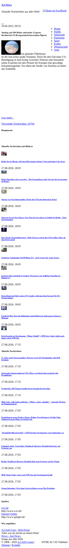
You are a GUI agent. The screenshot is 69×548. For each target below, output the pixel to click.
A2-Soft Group (25, 542)
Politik (57, 31)
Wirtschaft (59, 34)
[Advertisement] (34, 93)
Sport (57, 40)
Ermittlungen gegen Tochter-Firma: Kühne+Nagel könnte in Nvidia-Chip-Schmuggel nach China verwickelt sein (31, 418)
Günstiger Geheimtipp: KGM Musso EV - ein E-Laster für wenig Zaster (30, 258)
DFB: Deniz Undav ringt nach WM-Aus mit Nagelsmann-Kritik (26, 475)
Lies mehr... (7, 117)
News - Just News (11, 536)
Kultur (57, 43)
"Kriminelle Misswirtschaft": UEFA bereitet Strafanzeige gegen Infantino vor (32, 433)
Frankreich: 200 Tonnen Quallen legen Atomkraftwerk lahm (25, 389)
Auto (56, 49)
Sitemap (5, 545)
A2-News (6, 5)
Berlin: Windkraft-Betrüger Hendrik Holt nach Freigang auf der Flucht (30, 461)
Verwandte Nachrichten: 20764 (17, 123)
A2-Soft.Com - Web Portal (15, 530)
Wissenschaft (61, 46)
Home (57, 28)
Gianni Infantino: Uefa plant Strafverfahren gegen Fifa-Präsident (28, 488)
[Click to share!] (54, 10)
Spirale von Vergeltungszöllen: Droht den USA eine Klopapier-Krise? (29, 199)
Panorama (59, 37)
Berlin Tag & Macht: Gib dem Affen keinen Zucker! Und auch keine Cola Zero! (33, 161)
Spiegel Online (9, 514)
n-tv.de (5, 508)
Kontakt (16, 545)
